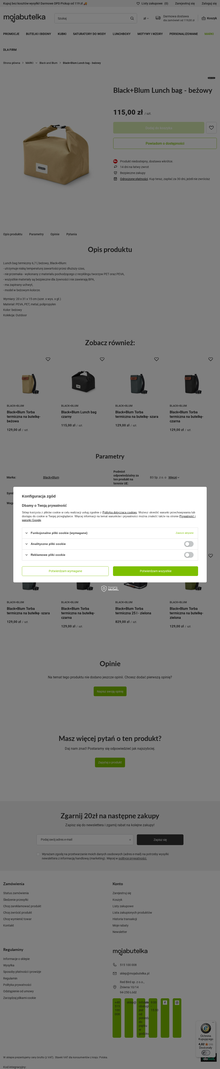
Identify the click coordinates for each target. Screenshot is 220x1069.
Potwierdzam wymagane (65, 571)
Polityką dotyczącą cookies (119, 512)
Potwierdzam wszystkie (155, 571)
